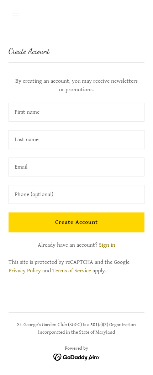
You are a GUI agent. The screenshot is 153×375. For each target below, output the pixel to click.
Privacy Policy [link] (25, 270)
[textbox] (76, 112)
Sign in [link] (107, 245)
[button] (24, 16)
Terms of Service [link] (71, 270)
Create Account (76, 222)
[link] (76, 357)
